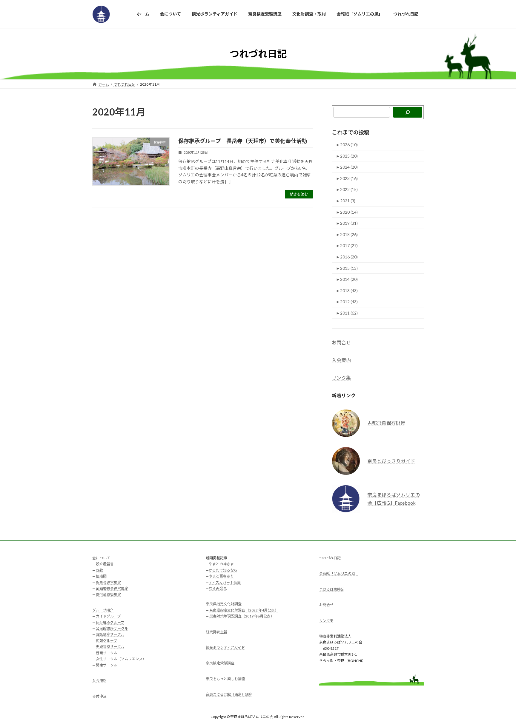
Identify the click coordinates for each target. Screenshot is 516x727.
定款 (99, 570)
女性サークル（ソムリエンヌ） (121, 659)
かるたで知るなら (223, 570)
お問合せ (341, 342)
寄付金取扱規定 (108, 594)
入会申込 (99, 680)
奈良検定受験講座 (220, 663)
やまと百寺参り (221, 576)
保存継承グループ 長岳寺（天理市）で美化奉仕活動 (242, 141)
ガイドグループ (108, 616)
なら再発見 (218, 588)
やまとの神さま (221, 564)
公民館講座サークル (112, 628)
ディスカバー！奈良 (225, 582)
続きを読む (299, 194)
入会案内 (341, 360)
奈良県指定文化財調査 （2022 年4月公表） (243, 610)
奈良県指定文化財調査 (224, 604)
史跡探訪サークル (110, 646)
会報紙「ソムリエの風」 (339, 573)
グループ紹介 (102, 610)
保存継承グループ (110, 622)
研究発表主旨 (216, 631)
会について (101, 558)
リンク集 (341, 378)
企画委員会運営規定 (112, 588)
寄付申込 (99, 696)
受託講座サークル (110, 634)
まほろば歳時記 (331, 589)
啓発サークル (106, 652)
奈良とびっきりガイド (391, 461)
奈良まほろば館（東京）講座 (229, 694)
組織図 (101, 576)
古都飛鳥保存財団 (386, 423)
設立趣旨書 (105, 564)
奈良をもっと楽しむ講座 (225, 679)
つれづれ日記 (330, 558)
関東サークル (106, 665)
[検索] (407, 112)
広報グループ (106, 640)
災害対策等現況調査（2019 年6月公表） (241, 616)
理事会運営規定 (108, 582)
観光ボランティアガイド (225, 647)
